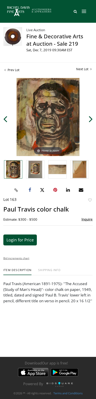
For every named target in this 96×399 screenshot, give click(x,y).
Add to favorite (90, 200)
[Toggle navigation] (84, 11)
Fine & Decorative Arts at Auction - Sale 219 (54, 40)
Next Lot (82, 69)
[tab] (17, 272)
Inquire (87, 219)
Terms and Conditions (68, 393)
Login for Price (20, 240)
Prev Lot (13, 70)
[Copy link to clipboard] (16, 190)
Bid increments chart (16, 258)
